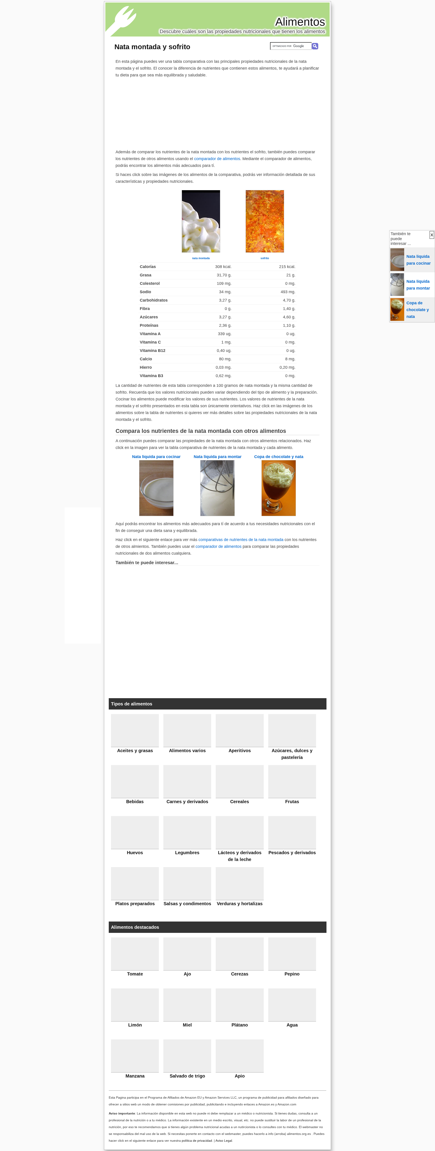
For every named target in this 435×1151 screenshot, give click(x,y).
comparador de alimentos (217, 158)
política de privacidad (197, 1140)
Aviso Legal (223, 1140)
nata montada (201, 258)
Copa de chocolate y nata (278, 456)
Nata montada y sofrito (152, 47)
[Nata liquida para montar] (217, 514)
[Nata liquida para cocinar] (156, 514)
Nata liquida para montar (218, 456)
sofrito (265, 258)
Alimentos (300, 21)
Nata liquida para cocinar (156, 456)
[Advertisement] (217, 112)
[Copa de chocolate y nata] (278, 514)
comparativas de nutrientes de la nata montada (240, 539)
